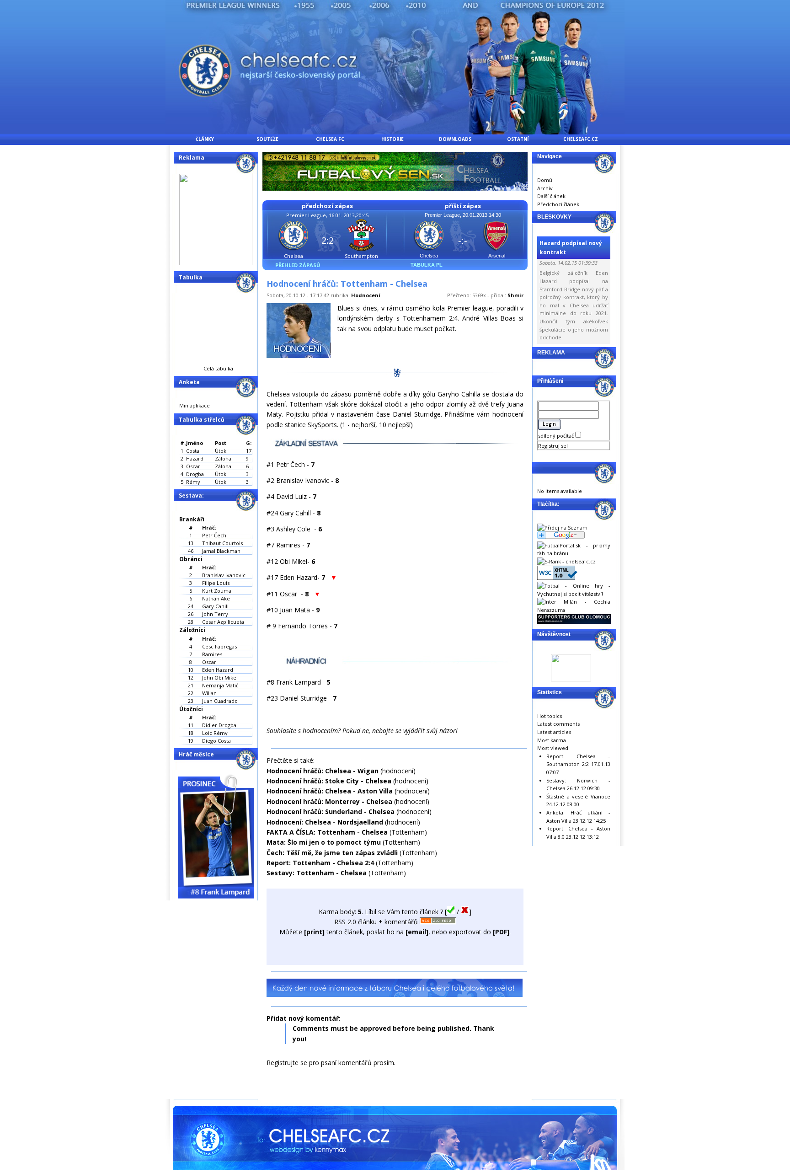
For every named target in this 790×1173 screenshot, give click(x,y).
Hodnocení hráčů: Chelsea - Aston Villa (330, 791)
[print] (314, 931)
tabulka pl (427, 265)
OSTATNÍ (517, 139)
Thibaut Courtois (222, 543)
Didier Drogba (219, 725)
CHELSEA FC (330, 139)
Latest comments (558, 723)
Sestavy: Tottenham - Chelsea (317, 872)
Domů (544, 180)
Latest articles (554, 731)
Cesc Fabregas (219, 646)
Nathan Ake (216, 598)
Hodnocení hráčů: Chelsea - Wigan (323, 770)
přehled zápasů (297, 265)
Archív (545, 188)
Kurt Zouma (216, 590)
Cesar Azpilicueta (223, 621)
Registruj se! (553, 445)
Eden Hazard (217, 669)
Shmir (515, 295)
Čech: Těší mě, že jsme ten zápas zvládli (332, 852)
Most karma (551, 740)
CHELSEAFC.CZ (580, 139)
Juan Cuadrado (220, 700)
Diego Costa (216, 740)
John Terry (215, 614)
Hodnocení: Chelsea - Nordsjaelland (325, 822)
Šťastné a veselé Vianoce (578, 796)
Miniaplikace (194, 405)
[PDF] (501, 931)
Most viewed (552, 748)
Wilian (209, 693)
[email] (417, 931)
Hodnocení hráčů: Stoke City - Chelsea (329, 781)
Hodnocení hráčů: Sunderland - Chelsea (331, 811)
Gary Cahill (215, 606)
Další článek (551, 196)
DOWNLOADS (455, 139)
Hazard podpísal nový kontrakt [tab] (570, 247)
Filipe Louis (216, 582)
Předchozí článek (558, 204)
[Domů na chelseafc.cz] (395, 132)
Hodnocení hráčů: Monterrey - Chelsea (329, 801)
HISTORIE (392, 139)
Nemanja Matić (220, 685)
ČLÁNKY (205, 139)
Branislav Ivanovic (224, 575)
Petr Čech (214, 535)
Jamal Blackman (221, 550)
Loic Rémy (215, 732)
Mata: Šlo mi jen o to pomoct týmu (324, 842)
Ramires (212, 654)
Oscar (209, 662)
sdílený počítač (556, 435)
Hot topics (549, 715)
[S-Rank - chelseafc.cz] (566, 561)
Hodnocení (365, 295)
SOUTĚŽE (267, 139)
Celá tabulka (218, 368)
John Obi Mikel (220, 677)
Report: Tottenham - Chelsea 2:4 (320, 862)
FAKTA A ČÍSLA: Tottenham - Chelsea (327, 832)
